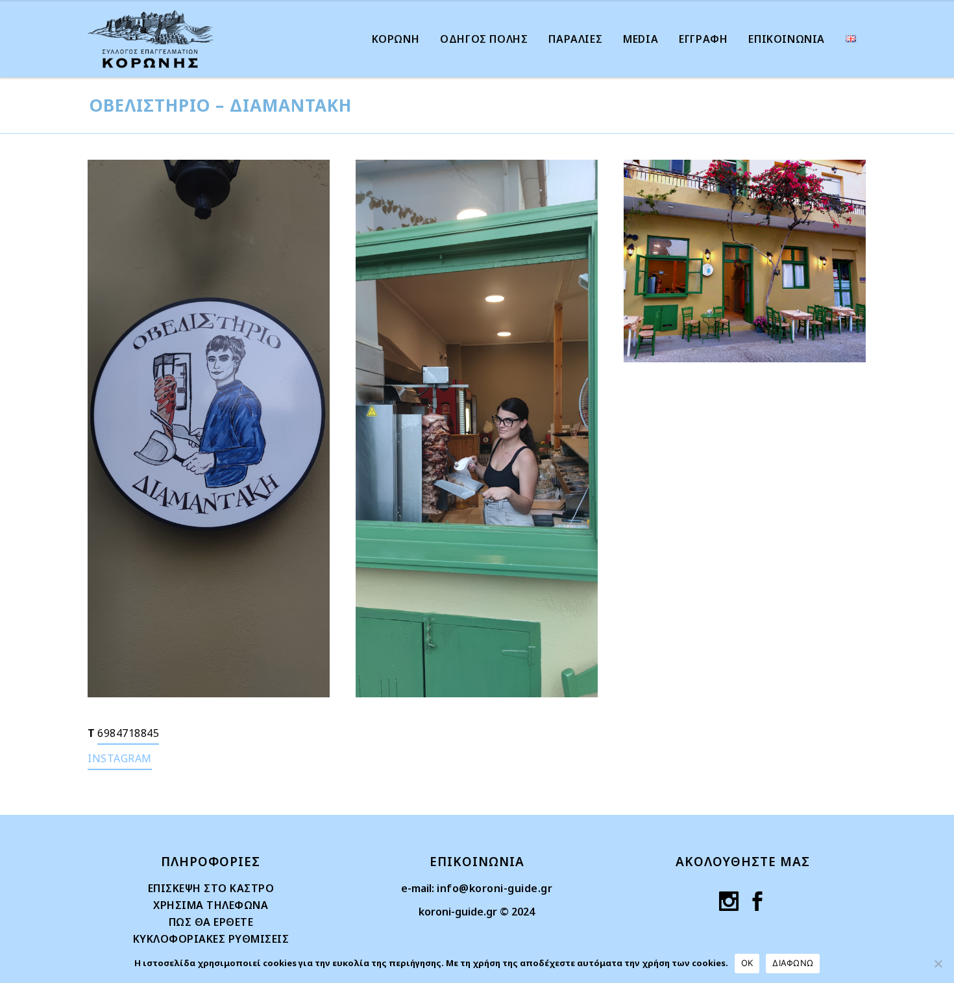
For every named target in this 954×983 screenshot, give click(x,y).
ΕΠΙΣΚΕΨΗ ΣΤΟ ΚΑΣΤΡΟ (211, 888)
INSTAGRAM (120, 758)
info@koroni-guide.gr (494, 888)
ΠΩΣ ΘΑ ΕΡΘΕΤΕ (211, 922)
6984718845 (128, 733)
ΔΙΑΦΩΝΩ (792, 963)
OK (747, 963)
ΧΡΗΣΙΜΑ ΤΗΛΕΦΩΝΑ (210, 905)
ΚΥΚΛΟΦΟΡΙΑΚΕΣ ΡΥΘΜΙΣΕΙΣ (211, 939)
